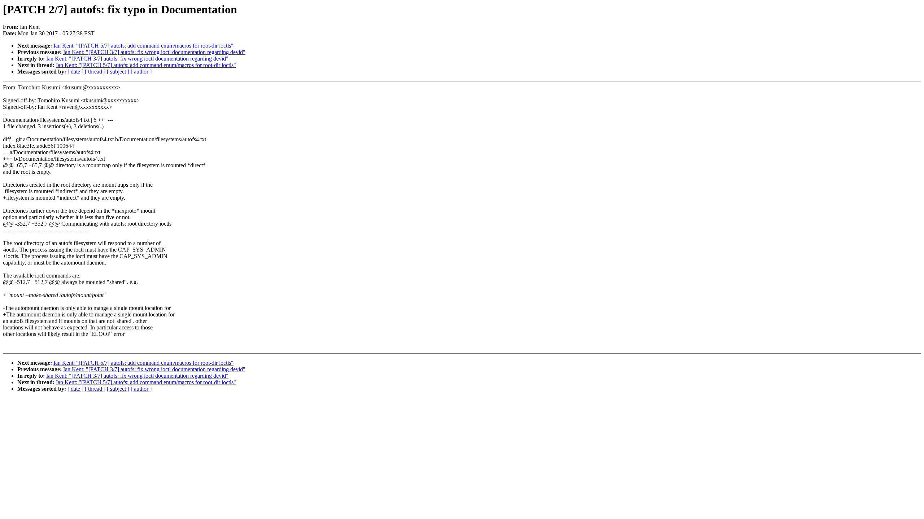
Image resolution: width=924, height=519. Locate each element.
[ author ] (141, 71)
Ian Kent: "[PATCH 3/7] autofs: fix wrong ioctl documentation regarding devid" (154, 52)
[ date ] (75, 71)
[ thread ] (95, 71)
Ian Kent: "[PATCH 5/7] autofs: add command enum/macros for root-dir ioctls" (143, 46)
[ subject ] (118, 71)
